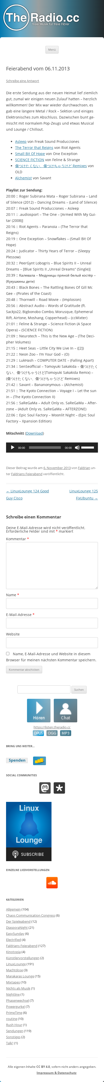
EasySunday (15, 933)
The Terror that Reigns (34, 147)
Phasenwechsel (17, 1000)
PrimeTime (14, 1012)
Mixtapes (13, 982)
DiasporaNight (17, 927)
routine (11, 1018)
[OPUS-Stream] (38, 734)
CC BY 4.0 (43, 1067)
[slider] (88, 447)
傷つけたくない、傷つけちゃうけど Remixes (51, 165)
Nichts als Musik (18, 988)
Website (13, 634)
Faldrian (84, 468)
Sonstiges (13, 1037)
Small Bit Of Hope (30, 153)
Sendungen (14, 1031)
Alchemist (23, 178)
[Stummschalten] (77, 447)
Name (12, 594)
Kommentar (17, 538)
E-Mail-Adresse (20, 614)
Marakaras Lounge (20, 976)
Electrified (13, 939)
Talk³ (9, 1043)
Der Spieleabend (18, 921)
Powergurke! (15, 1006)
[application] (52, 447)
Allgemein (13, 909)
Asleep (21, 141)
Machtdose (14, 970)
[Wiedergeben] (12, 447)
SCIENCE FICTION (29, 159)
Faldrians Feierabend (26, 474)
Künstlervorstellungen (22, 958)
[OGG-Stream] (51, 734)
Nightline (13, 994)
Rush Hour (14, 1024)
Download (34, 433)
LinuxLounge (16, 964)
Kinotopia (13, 952)
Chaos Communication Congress (30, 915)
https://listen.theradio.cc (52, 727)
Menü (52, 49)
